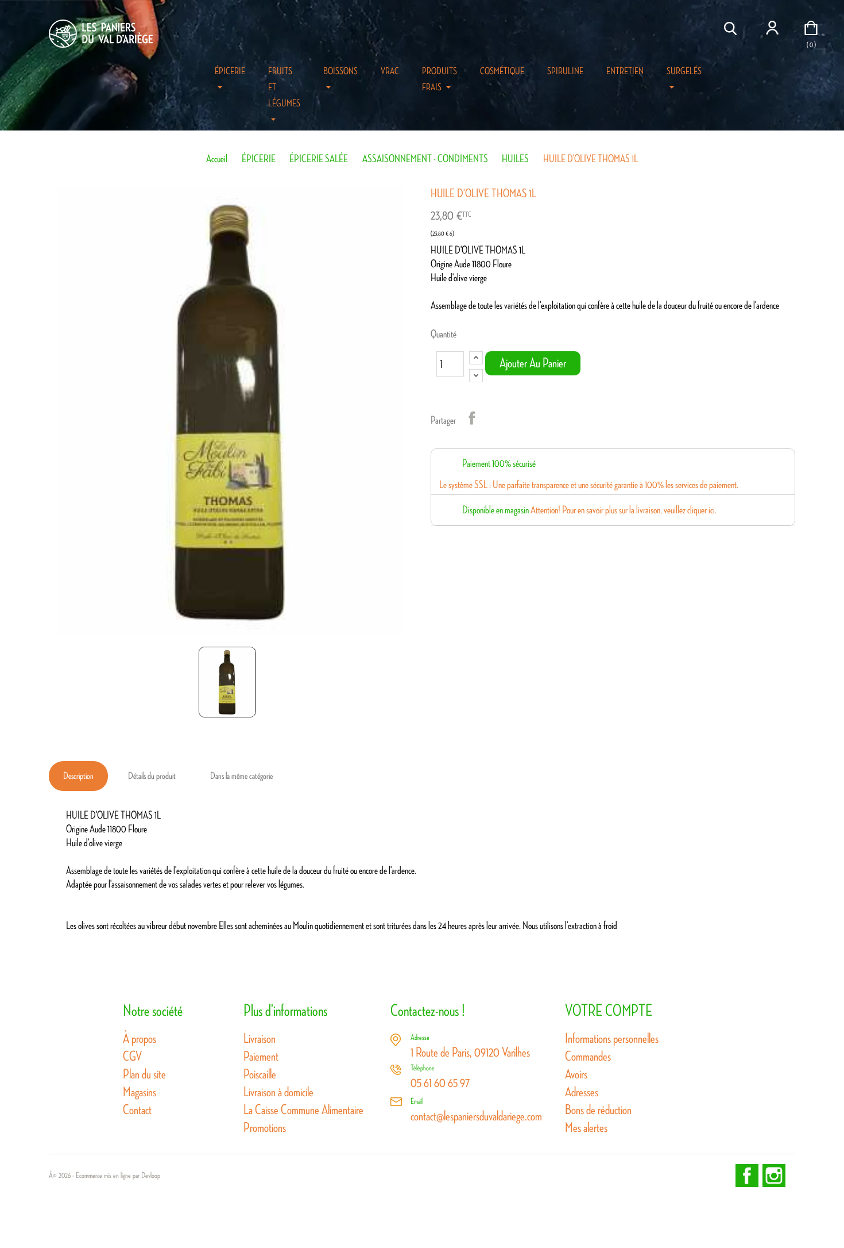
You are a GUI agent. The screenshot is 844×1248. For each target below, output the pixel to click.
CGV (132, 1056)
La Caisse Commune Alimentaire (303, 1109)
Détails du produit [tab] (152, 776)
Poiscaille (259, 1074)
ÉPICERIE (230, 71)
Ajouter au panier (533, 363)
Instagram (773, 1175)
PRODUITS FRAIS (439, 79)
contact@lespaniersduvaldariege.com (476, 1116)
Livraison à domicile (278, 1092)
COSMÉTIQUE (502, 71)
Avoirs (576, 1074)
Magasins (139, 1092)
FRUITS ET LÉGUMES (284, 87)
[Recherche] (732, 28)
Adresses (581, 1092)
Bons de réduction (598, 1109)
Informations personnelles (612, 1038)
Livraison (259, 1038)
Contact (137, 1109)
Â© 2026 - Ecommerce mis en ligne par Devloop (104, 1176)
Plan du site (144, 1074)
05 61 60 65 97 (440, 1082)
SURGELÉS (684, 71)
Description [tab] (78, 776)
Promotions (264, 1127)
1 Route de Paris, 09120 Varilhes (470, 1052)
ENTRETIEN (625, 71)
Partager (471, 417)
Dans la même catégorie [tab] (241, 776)
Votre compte (608, 1011)
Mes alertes (586, 1127)
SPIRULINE (565, 71)
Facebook (746, 1175)
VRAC (390, 71)
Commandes (588, 1056)
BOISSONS (340, 71)
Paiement (260, 1056)
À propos (139, 1038)
